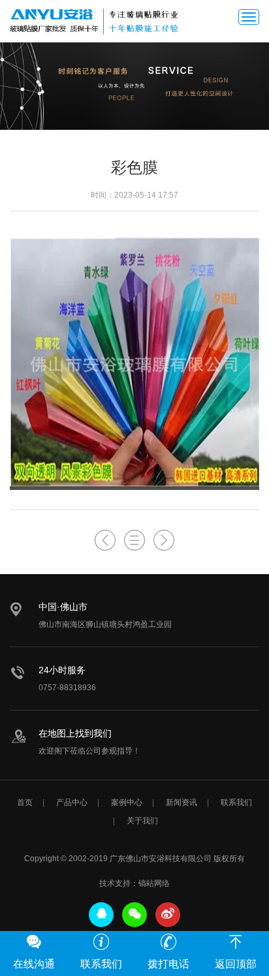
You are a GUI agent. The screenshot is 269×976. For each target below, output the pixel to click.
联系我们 (236, 802)
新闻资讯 (181, 802)
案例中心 (126, 802)
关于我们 (142, 820)
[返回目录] (134, 540)
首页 (25, 802)
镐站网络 (154, 883)
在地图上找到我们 (75, 733)
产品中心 (71, 802)
